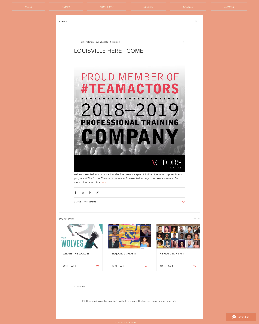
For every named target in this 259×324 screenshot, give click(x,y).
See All (197, 218)
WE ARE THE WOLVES (76, 253)
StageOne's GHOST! (124, 253)
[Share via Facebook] (75, 192)
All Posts (63, 21)
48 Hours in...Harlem (172, 253)
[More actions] (183, 42)
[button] (196, 21)
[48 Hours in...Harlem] (178, 236)
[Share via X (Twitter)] (82, 192)
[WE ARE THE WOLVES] (81, 236)
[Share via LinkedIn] (90, 192)
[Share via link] (97, 192)
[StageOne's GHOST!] (129, 236)
